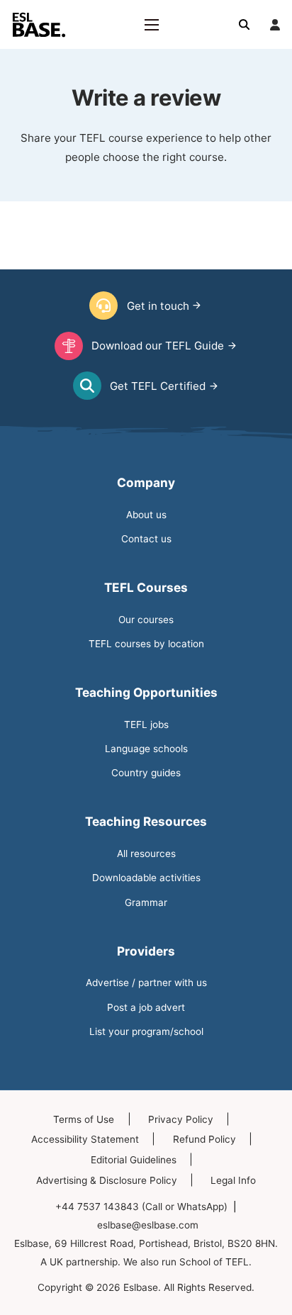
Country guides (146, 772)
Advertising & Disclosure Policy (106, 1180)
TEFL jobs (146, 724)
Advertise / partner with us (146, 982)
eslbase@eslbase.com (147, 1225)
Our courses (146, 619)
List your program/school (146, 1031)
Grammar (146, 902)
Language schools (146, 748)
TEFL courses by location (146, 643)
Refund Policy (204, 1139)
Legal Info (233, 1180)
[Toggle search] (244, 25)
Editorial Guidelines (133, 1159)
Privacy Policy (180, 1119)
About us (146, 514)
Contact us (146, 538)
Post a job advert (146, 1007)
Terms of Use (83, 1119)
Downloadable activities (146, 877)
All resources (146, 853)
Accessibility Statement (85, 1139)
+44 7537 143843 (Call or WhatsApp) (141, 1206)
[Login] (275, 24)
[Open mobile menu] (152, 24)
